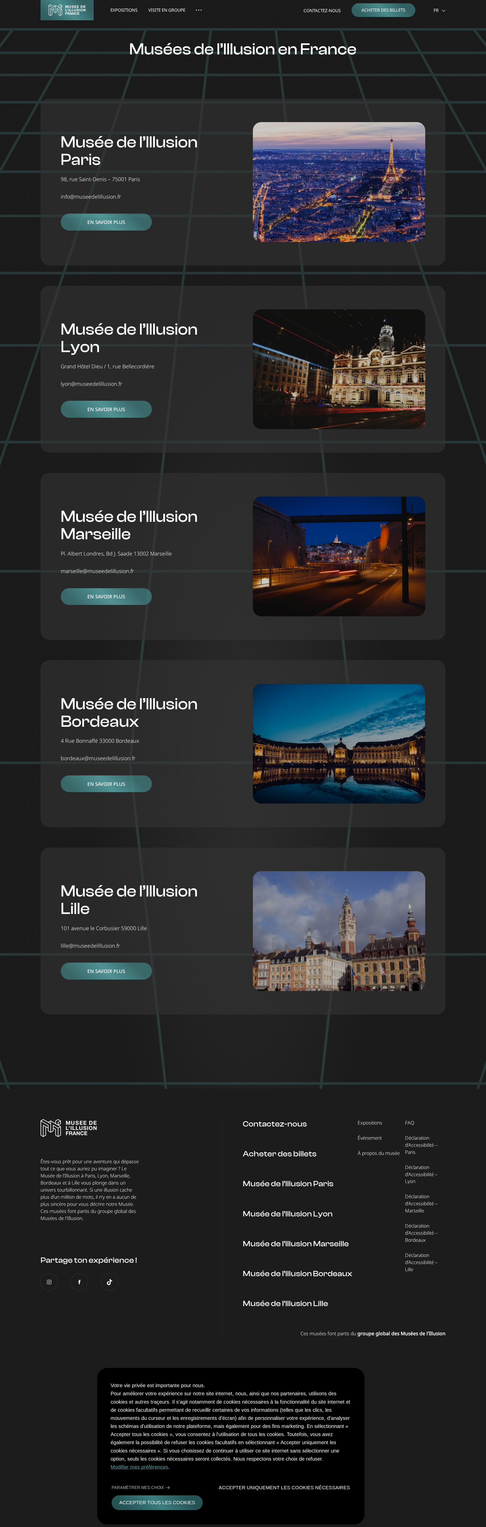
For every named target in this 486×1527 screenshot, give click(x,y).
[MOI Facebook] (79, 1281)
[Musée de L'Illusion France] (67, 10)
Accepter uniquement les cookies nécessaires (284, 1488)
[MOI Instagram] (48, 1281)
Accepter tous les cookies (157, 1502)
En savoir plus (106, 222)
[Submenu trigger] (198, 10)
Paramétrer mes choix (138, 1488)
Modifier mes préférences (139, 1467)
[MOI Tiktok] (109, 1281)
